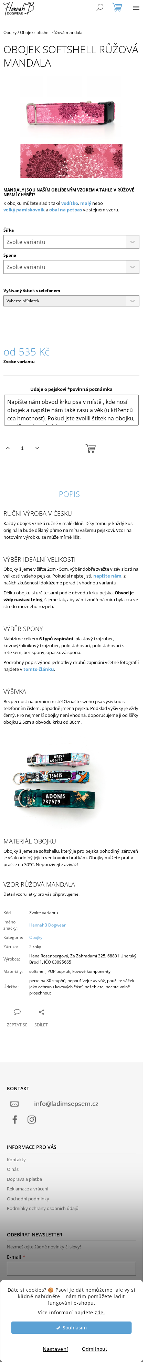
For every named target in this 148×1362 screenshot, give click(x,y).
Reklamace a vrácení (27, 1189)
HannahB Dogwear (47, 925)
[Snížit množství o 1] (37, 448)
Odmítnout (94, 1349)
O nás (13, 1169)
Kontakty (16, 1159)
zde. (100, 1312)
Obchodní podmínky (28, 1199)
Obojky (35, 937)
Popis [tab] (69, 494)
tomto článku (38, 669)
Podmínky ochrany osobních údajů (42, 1208)
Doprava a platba (24, 1179)
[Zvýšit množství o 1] (7, 448)
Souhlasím (75, 1328)
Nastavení (55, 1349)
